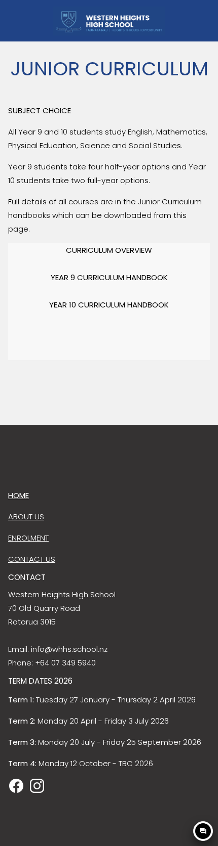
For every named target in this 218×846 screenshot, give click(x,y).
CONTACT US (31, 559)
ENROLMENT (28, 537)
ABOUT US (26, 516)
